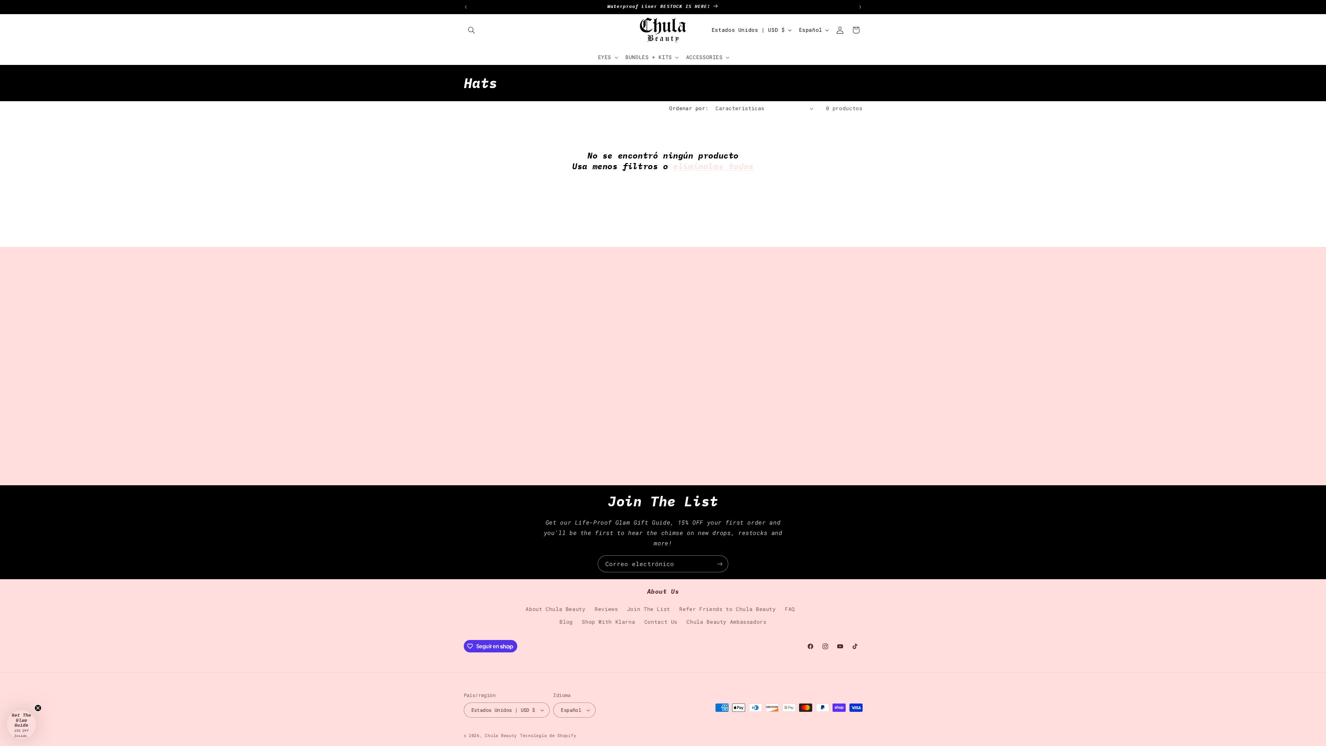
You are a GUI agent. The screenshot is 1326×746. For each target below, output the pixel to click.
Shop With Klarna (608, 622)
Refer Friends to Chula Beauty (727, 609)
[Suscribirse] (720, 563)
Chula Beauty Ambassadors (726, 622)
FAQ (790, 609)
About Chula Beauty (555, 609)
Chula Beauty (501, 735)
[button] (472, 30)
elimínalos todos (713, 166)
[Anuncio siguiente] (860, 7)
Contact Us (661, 622)
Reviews (606, 609)
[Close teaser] (38, 708)
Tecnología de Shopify (548, 735)
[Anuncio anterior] (465, 7)
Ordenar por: (688, 108)
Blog (566, 622)
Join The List (648, 609)
